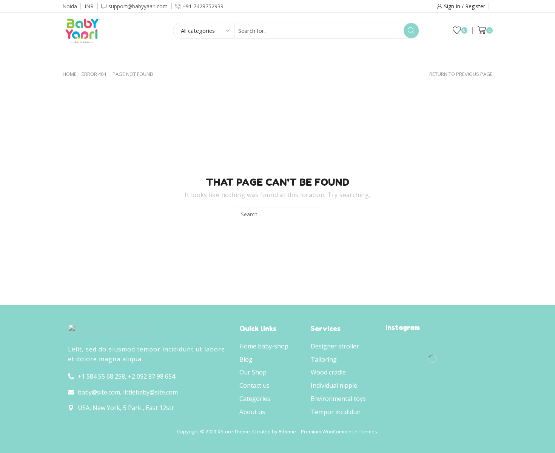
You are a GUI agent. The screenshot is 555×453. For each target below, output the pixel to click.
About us (320, 57)
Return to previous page (461, 74)
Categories (266, 57)
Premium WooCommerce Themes (339, 431)
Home (168, 57)
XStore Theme (233, 431)
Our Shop (212, 57)
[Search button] (411, 30)
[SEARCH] (313, 215)
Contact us (376, 57)
